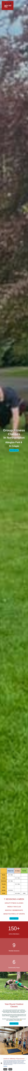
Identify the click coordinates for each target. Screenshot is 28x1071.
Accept (5, 1069)
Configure (5, 1066)
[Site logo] (7, 5)
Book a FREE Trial (14, 450)
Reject (10, 1069)
